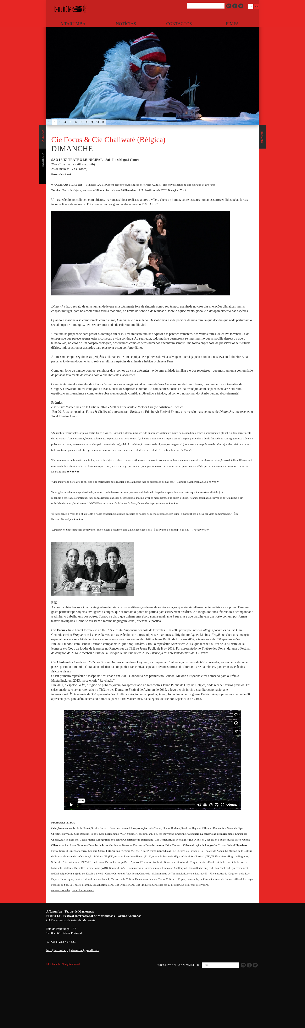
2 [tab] (54, 122)
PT (250, 6)
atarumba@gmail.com (85, 950)
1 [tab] (49, 122)
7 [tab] (81, 122)
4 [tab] (65, 122)
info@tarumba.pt (57, 950)
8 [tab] (86, 122)
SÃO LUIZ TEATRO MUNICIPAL (77, 159)
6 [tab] (76, 122)
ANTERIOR (42, 137)
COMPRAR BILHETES (68, 184)
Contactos (179, 23)
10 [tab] (97, 122)
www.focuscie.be (60, 890)
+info (213, 184)
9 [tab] (92, 122)
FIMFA (232, 23)
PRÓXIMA (262, 137)
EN (256, 6)
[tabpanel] (152, 62)
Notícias (126, 23)
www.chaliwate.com (83, 890)
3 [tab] (59, 122)
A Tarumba (72, 23)
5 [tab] (70, 122)
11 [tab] (103, 122)
